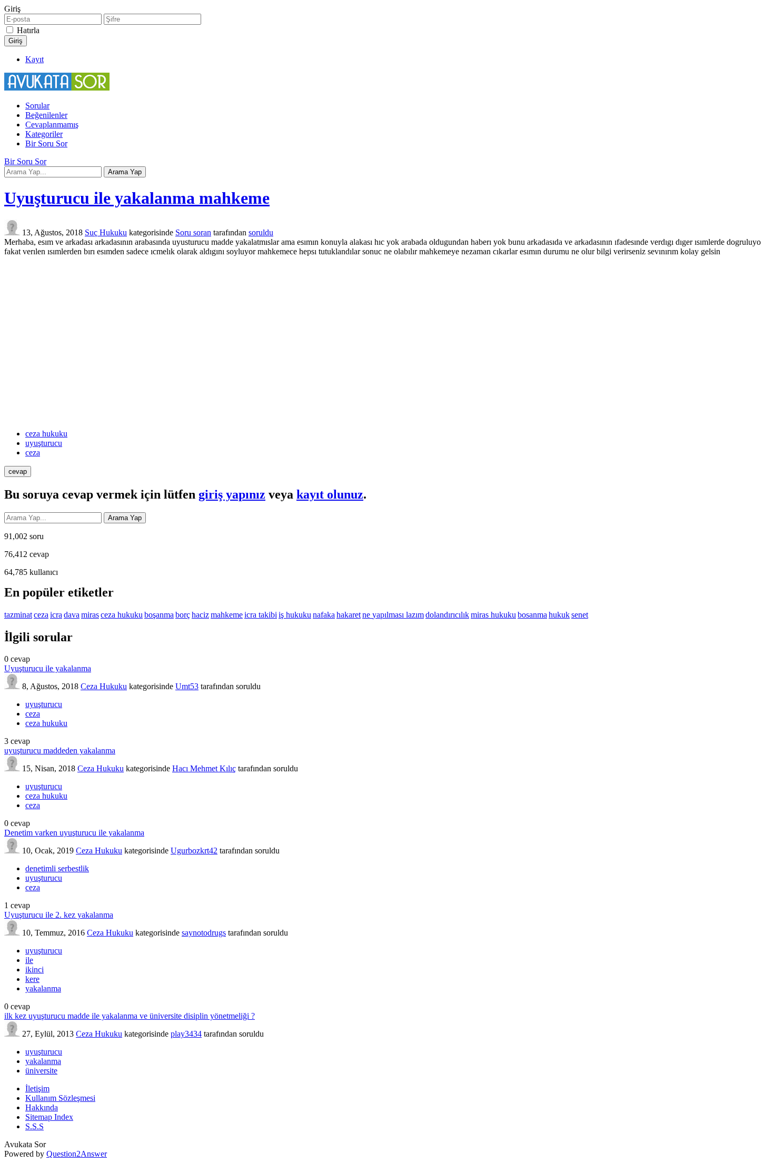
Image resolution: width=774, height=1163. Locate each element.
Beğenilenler (46, 115)
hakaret (348, 614)
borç (182, 614)
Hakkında (41, 1107)
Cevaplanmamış (51, 124)
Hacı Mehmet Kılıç (204, 768)
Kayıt (34, 59)
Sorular (37, 105)
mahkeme (227, 614)
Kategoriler (44, 134)
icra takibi (260, 614)
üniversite (41, 1070)
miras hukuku (493, 614)
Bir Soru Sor (46, 143)
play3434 (186, 1033)
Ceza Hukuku (104, 686)
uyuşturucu (43, 443)
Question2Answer (76, 1153)
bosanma (532, 614)
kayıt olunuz (329, 494)
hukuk (559, 614)
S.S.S (34, 1126)
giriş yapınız (232, 494)
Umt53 (187, 686)
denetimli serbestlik (57, 868)
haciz (200, 614)
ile (29, 960)
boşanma (159, 614)
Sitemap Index (49, 1116)
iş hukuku (295, 614)
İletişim (37, 1088)
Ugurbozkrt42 (194, 850)
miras (90, 614)
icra (56, 614)
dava (72, 614)
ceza (32, 452)
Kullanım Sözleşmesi (60, 1098)
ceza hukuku (46, 433)
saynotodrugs (204, 932)
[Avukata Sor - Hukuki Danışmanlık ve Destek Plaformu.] (57, 87)
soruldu (261, 232)
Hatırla (28, 30)
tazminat (18, 614)
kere (32, 979)
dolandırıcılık (447, 614)
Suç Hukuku (106, 232)
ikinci (34, 969)
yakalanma (43, 988)
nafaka (324, 614)
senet (579, 614)
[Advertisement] (387, 342)
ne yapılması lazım (393, 614)
